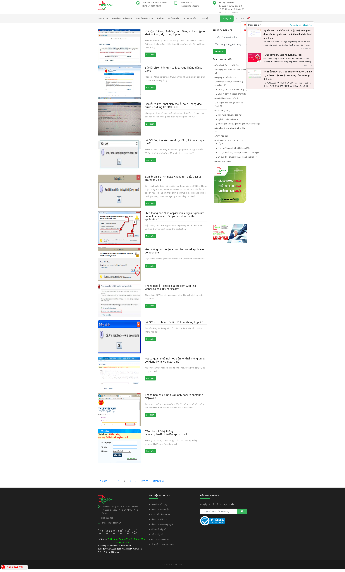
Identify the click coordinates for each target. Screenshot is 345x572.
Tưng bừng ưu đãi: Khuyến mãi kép (282, 55)
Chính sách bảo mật (160, 509)
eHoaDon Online (176, 564)
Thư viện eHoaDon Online (163, 544)
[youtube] (120, 531)
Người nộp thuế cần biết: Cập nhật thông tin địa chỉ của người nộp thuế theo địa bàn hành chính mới (287, 34)
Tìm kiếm (219, 51)
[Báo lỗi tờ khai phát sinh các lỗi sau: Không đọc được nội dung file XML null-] (119, 118)
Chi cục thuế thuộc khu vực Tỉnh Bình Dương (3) (238, 152)
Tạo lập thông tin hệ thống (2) (229, 65)
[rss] (114, 531)
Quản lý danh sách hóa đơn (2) (229, 98)
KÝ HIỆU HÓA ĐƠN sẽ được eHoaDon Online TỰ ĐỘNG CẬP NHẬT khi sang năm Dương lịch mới (287, 75)
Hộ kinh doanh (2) (224, 161)
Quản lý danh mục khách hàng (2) (232, 89)
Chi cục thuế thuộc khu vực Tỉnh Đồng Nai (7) (237, 157)
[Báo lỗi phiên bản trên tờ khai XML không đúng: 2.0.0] (119, 82)
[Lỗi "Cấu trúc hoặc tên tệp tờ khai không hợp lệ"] (119, 336)
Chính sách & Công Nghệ (162, 524)
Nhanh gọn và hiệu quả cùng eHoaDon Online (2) (239, 123)
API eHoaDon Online (160, 539)
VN (242, 19)
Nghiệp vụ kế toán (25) (227, 119)
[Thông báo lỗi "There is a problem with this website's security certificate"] (119, 300)
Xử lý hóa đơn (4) (223, 136)
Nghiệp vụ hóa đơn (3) (226, 77)
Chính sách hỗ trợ (159, 519)
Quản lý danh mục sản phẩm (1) (231, 94)
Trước (103, 481)
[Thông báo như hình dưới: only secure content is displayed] (119, 409)
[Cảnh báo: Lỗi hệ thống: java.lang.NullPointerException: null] (119, 445)
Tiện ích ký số (157, 534)
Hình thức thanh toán (160, 514)
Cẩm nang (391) (223, 110)
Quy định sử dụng (159, 504)
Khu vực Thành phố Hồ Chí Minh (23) (233, 148)
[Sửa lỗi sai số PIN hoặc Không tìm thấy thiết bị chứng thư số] (119, 191)
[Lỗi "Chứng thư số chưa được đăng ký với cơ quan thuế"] (119, 155)
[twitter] (107, 531)
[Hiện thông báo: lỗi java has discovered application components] (119, 264)
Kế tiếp (144, 481)
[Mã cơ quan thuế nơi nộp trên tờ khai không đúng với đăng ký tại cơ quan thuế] (119, 373)
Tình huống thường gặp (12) (229, 115)
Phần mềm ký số (158, 529)
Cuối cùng (158, 481)
